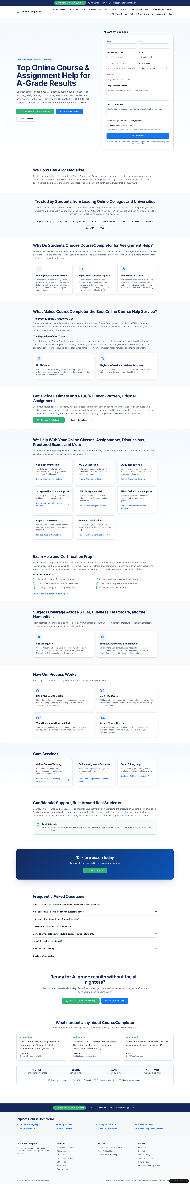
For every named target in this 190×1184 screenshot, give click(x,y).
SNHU (113, 9)
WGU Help (61, 1154)
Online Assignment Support (150, 1129)
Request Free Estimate (50, 420)
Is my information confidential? (47, 941)
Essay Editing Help (105, 1151)
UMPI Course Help (146, 1124)
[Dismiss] (186, 1180)
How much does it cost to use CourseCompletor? (56, 919)
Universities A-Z (158, 14)
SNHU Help (62, 1165)
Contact (141, 1151)
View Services (27, 119)
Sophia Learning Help (29, 1124)
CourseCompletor (31, 11)
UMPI (106, 9)
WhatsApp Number (115, 52)
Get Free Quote (137, 136)
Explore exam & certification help (49, 593)
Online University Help (138, 9)
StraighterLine (95, 9)
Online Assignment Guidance (110, 1147)
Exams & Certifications (162, 9)
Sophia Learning (59, 9)
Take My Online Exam (139, 14)
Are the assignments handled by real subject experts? (58, 911)
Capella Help (62, 1169)
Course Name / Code (115, 63)
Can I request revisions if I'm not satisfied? (53, 926)
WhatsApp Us (97, 870)
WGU (83, 9)
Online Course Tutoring (107, 1154)
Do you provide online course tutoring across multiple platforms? (63, 934)
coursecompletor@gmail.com (123, 3)
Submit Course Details (69, 111)
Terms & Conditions (146, 1158)
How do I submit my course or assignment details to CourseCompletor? (66, 904)
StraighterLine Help (107, 1124)
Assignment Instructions (117, 86)
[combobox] (154, 57)
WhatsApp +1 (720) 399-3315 (71, 3)
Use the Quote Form (78, 420)
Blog (170, 14)
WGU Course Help (27, 1129)
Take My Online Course (117, 14)
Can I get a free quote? (43, 956)
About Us (142, 1147)
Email (141, 41)
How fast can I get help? (44, 948)
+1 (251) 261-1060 (99, 3)
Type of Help (144, 63)
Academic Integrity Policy (149, 1165)
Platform (142, 52)
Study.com (73, 9)
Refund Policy (144, 1162)
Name (109, 41)
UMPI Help (61, 1162)
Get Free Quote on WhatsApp (37, 111)
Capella (123, 9)
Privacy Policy (144, 1154)
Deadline (110, 74)
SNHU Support (65, 1129)
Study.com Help (66, 1124)
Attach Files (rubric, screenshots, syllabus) (125, 120)
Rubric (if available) (115, 104)
